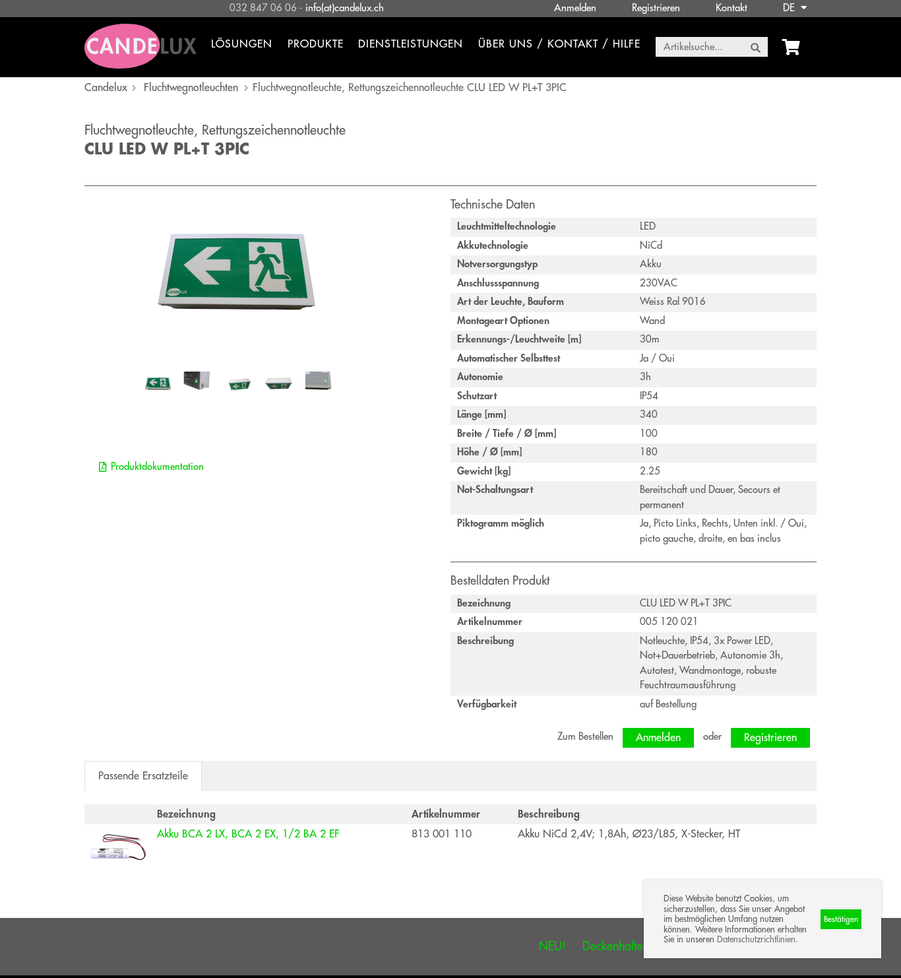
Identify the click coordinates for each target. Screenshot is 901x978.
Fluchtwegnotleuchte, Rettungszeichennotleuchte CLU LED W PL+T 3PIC (410, 87)
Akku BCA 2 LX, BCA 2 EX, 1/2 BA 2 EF (248, 834)
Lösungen (241, 44)
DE (790, 8)
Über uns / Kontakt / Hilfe (559, 44)
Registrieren (656, 8)
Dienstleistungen (410, 44)
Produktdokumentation (157, 467)
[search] (755, 47)
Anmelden (575, 8)
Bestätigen (841, 919)
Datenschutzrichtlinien (756, 939)
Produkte (316, 44)
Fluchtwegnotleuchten (191, 87)
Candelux (105, 87)
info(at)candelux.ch (344, 8)
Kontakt (731, 8)
